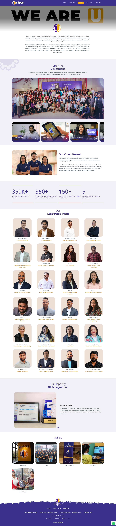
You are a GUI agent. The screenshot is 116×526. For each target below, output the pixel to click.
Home (64, 2)
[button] (57, 427)
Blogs (54, 508)
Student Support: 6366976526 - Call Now (48, 512)
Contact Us (98, 2)
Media (59, 508)
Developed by (58, 522)
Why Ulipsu (72, 2)
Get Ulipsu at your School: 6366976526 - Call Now (70, 512)
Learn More (89, 2)
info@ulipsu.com (87, 512)
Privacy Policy (49, 518)
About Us (81, 2)
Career (48, 508)
